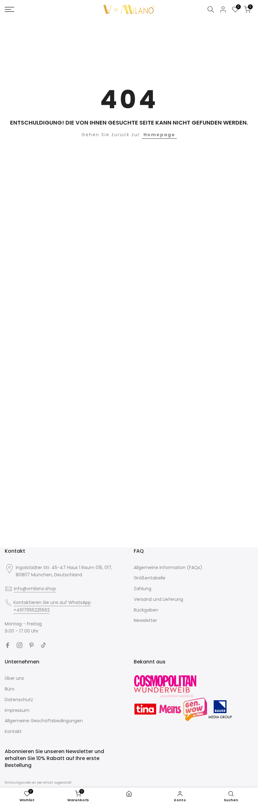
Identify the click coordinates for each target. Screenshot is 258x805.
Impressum (17, 710)
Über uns (14, 678)
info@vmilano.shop (35, 588)
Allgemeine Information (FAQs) (168, 567)
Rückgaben (146, 610)
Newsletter (145, 620)
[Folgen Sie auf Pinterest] (31, 645)
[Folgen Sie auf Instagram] (19, 645)
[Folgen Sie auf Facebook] (7, 645)
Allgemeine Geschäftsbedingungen (44, 721)
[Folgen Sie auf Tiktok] (43, 645)
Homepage (159, 134)
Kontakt (13, 731)
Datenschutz (19, 699)
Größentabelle (149, 578)
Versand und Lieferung (158, 599)
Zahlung (142, 588)
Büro (9, 689)
